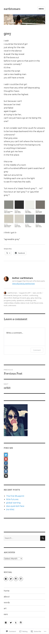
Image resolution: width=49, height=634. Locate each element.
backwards (8, 295)
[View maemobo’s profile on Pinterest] (21, 579)
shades (17, 303)
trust (27, 303)
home (6, 591)
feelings (16, 298)
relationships (9, 303)
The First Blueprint (15, 496)
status (22, 303)
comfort (25, 295)
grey (32, 298)
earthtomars (12, 9)
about (7, 597)
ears (34, 293)
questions (20, 300)
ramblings (28, 300)
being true (17, 295)
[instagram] (21, 623)
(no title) (10, 509)
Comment (37, 350)
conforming (33, 295)
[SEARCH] (42, 538)
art (5, 608)
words (39, 293)
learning (38, 298)
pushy (13, 300)
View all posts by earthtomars (23, 283)
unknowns (12, 305)
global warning (13, 503)
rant (34, 300)
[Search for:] (22, 538)
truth (5, 305)
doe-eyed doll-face (15, 506)
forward (23, 298)
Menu (41, 9)
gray (28, 298)
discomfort (8, 298)
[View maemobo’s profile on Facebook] (6, 579)
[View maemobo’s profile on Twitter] (11, 579)
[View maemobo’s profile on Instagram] (16, 579)
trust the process (36, 303)
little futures (12, 499)
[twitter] (11, 623)
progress (7, 300)
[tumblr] (16, 623)
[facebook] (6, 623)
